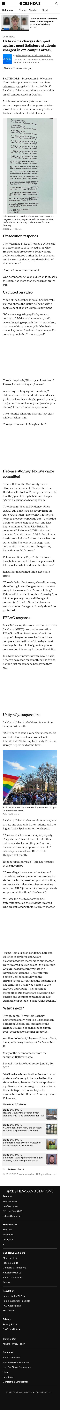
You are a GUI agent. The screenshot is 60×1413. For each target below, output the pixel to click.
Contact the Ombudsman (15, 1382)
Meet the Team (10, 1258)
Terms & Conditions (13, 1277)
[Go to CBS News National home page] (30, 3)
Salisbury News (16, 1169)
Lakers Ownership (12, 1216)
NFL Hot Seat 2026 (12, 1211)
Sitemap (7, 1282)
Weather (33, 10)
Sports (45, 10)
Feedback (8, 1377)
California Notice (11, 1329)
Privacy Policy (10, 1324)
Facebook (8, 1235)
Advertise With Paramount (16, 1362)
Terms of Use (9, 1339)
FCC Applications (12, 1306)
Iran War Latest (10, 1206)
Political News (10, 1201)
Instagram (8, 1239)
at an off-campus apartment (35, 308)
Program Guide (10, 1263)
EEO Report (9, 1310)
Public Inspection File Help (16, 1301)
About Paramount (12, 1357)
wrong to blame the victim (39, 649)
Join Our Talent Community (17, 1367)
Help (5, 1372)
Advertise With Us (12, 1273)
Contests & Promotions (14, 1268)
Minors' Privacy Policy (14, 1344)
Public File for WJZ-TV (14, 1296)
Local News (9, 37)
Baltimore (7, 10)
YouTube (7, 1230)
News (22, 10)
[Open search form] (56, 3)
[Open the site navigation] (11, 3)
